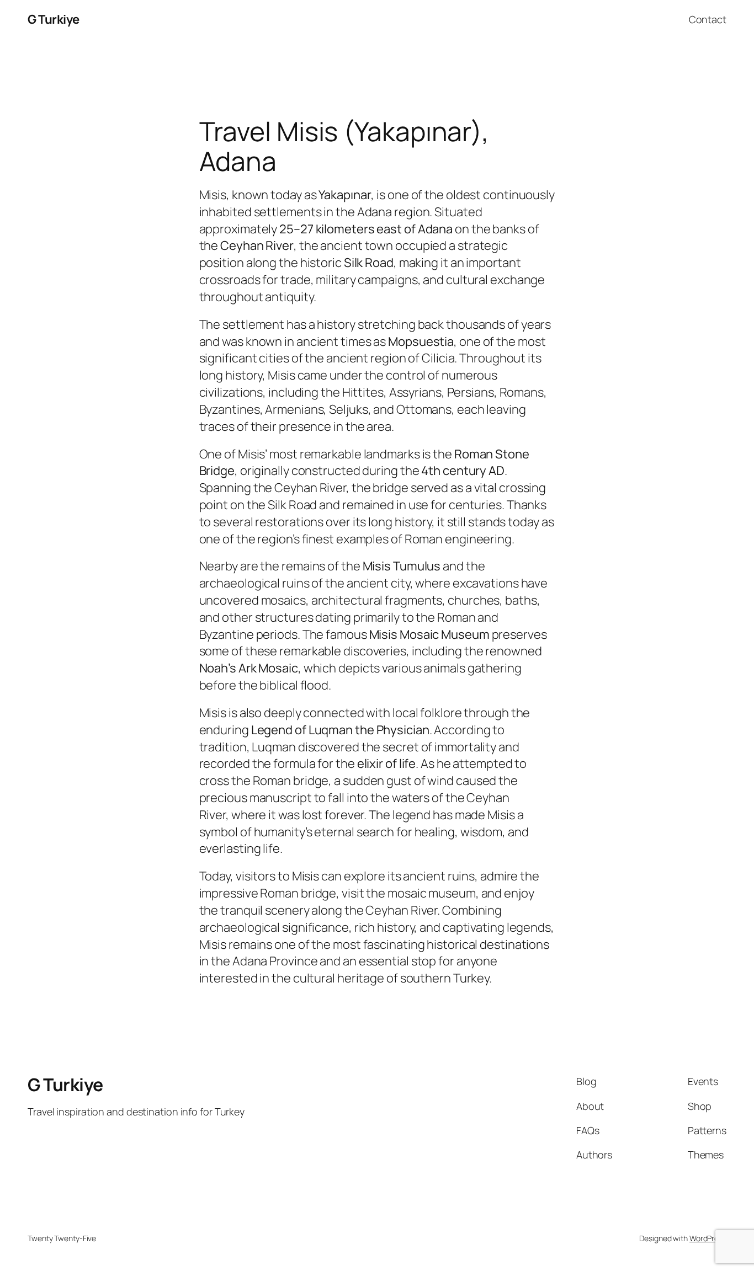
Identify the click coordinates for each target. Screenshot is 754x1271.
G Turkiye (53, 19)
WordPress (707, 1238)
